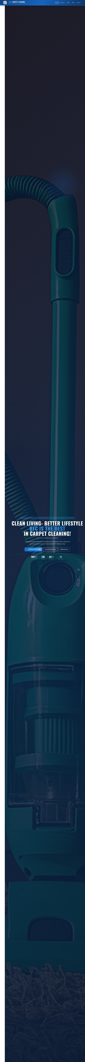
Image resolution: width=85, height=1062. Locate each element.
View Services (64, 549)
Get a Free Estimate (50, 549)
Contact (79, 2)
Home (57, 2)
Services (63, 2)
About (68, 2)
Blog (73, 2)
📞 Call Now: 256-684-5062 (33, 549)
